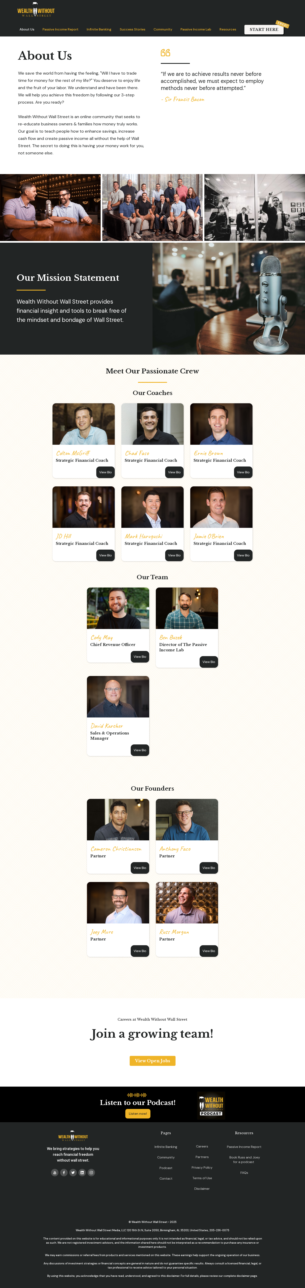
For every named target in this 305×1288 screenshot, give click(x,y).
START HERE (264, 29)
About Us (27, 29)
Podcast (166, 1168)
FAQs (244, 1172)
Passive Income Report (60, 29)
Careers (202, 1146)
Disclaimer (202, 1188)
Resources (228, 29)
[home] (36, 9)
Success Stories (132, 29)
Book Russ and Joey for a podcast (244, 1159)
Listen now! (138, 1113)
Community (163, 29)
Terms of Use (202, 1178)
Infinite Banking (99, 29)
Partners (202, 1157)
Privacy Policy (202, 1167)
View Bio (105, 472)
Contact (166, 1178)
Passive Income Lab (196, 29)
